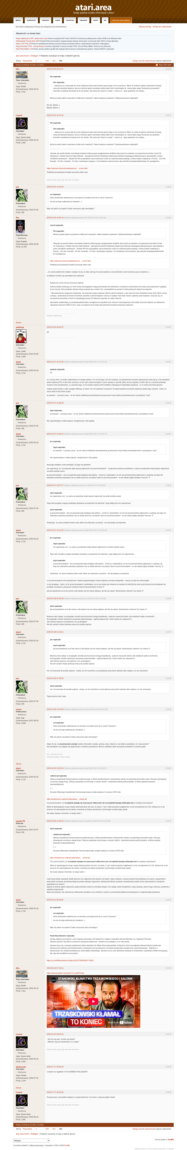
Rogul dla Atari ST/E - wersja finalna (30, 46)
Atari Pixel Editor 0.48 (24, 49)
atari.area (93, 7)
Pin (17, 218)
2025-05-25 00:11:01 (55, 69)
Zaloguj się (136, 61)
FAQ (105, 20)
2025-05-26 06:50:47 (55, 327)
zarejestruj (148, 61)
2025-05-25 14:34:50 (55, 187)
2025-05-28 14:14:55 (55, 709)
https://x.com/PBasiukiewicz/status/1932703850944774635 (70, 961)
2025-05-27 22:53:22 (55, 434)
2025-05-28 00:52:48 (55, 599)
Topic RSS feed (165, 65)
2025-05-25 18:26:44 (55, 218)
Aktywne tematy (145, 27)
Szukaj (57, 20)
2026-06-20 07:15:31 (55, 968)
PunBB (171, 1140)
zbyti (18, 362)
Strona (18, 323)
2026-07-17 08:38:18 (55, 1067)
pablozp (20, 327)
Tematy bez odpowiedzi (162, 27)
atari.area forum (22, 56)
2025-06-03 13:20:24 (55, 768)
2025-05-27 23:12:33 (55, 530)
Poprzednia (27, 61)
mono (19, 709)
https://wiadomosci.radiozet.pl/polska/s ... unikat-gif (67, 799)
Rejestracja (70, 20)
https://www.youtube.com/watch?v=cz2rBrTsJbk (65, 973)
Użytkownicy (31, 20)
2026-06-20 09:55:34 (55, 1034)
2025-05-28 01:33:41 (55, 632)
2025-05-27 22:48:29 (55, 403)
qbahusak (21, 1067)
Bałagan (34, 56)
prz (17, 187)
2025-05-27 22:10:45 (55, 362)
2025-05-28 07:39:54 (55, 678)
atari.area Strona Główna (121, 20)
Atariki (95, 20)
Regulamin (45, 20)
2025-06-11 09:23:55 (55, 900)
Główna (18, 20)
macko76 (20, 821)
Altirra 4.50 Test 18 (23, 44)
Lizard (19, 115)
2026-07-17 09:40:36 (55, 1092)
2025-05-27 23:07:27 (55, 485)
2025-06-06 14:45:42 (55, 821)
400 (47, 61)
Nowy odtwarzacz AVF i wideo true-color (32, 38)
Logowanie (83, 20)
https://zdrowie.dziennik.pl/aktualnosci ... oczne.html (67, 168)
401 (54, 61)
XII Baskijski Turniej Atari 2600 (28, 41)
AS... (18, 69)
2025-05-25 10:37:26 (55, 115)
